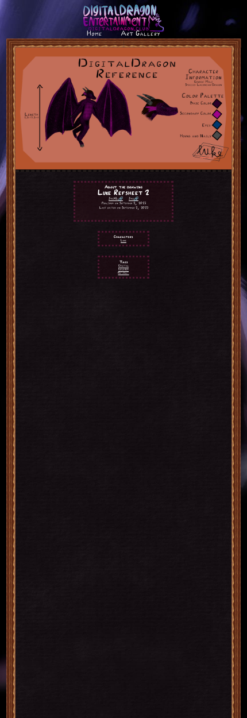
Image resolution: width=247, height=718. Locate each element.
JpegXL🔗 (116, 198)
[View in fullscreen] (124, 166)
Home (94, 33)
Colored (123, 269)
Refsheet (123, 272)
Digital (123, 265)
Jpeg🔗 (133, 198)
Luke (123, 240)
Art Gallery (140, 33)
